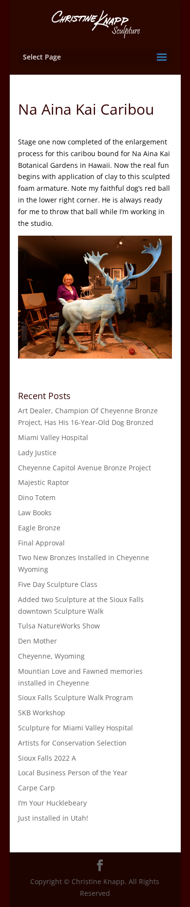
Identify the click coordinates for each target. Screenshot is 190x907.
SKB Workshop (41, 712)
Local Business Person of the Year (73, 772)
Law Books (35, 512)
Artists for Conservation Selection (72, 742)
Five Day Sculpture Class (57, 584)
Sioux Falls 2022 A (47, 758)
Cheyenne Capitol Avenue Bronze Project (84, 467)
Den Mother (37, 640)
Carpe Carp (36, 787)
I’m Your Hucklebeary (52, 802)
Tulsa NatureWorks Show (59, 625)
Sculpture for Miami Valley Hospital (75, 727)
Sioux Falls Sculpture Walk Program (75, 697)
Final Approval (41, 542)
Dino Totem (37, 497)
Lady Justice (37, 452)
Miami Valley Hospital (53, 437)
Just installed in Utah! (53, 818)
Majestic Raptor (43, 482)
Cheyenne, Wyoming (51, 656)
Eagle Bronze (39, 527)
